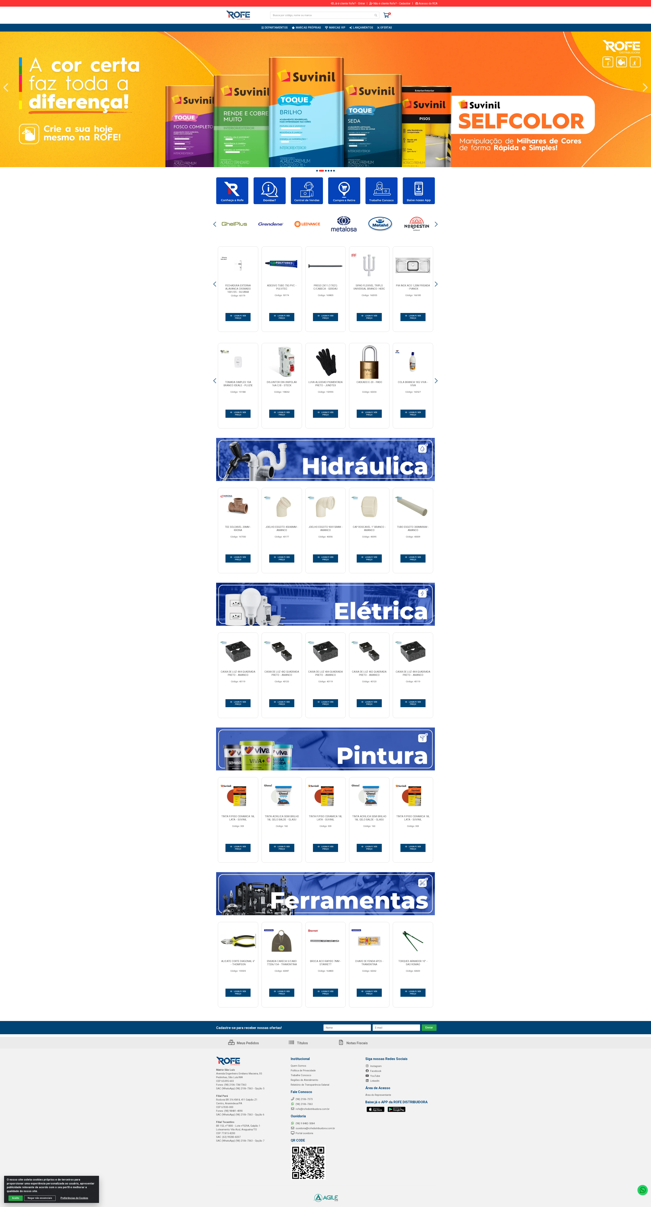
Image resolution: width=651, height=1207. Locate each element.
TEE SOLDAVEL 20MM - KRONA (238, 528)
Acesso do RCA (428, 3)
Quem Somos (298, 1065)
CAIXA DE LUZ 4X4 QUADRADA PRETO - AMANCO (238, 673)
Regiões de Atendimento (304, 1080)
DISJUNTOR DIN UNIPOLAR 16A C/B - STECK (282, 384)
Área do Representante (378, 1094)
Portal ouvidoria (304, 1133)
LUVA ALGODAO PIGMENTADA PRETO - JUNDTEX (326, 384)
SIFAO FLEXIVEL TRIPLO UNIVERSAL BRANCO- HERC (369, 287)
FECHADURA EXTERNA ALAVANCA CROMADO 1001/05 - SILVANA (238, 288)
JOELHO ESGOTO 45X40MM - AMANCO (281, 528)
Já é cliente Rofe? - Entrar (349, 3)
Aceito (15, 1198)
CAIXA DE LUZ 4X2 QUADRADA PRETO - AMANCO (281, 673)
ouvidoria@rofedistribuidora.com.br (315, 1128)
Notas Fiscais (357, 1043)
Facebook (375, 1071)
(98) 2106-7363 (304, 1104)
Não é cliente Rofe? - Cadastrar (391, 3)
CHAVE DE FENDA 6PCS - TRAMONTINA (369, 963)
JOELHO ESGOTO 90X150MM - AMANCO (326, 528)
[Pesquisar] (375, 15)
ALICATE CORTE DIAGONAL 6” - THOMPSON (238, 963)
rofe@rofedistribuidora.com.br (312, 1109)
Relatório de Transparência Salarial (310, 1084)
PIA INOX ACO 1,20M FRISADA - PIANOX (413, 287)
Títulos (302, 1043)
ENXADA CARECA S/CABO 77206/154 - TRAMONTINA (282, 963)
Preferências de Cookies (74, 1198)
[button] (317, 171)
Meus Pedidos (247, 1043)
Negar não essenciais (40, 1198)
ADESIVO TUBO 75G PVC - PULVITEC (282, 287)
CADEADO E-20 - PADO (369, 382)
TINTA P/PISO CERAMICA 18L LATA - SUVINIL (238, 818)
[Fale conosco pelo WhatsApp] (642, 1190)
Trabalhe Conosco (301, 1075)
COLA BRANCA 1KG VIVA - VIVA (413, 384)
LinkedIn (374, 1080)
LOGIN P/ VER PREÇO (239, 317)
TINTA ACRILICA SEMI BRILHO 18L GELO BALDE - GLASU (282, 818)
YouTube (375, 1075)
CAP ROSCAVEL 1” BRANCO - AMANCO (369, 528)
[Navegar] (6, 87)
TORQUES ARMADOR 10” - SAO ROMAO (413, 963)
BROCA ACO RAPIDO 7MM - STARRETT (325, 963)
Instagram (376, 1066)
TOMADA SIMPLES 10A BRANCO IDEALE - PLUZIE (238, 384)
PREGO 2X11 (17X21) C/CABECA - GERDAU (325, 287)
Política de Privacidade (303, 1070)
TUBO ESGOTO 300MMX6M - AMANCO (413, 528)
